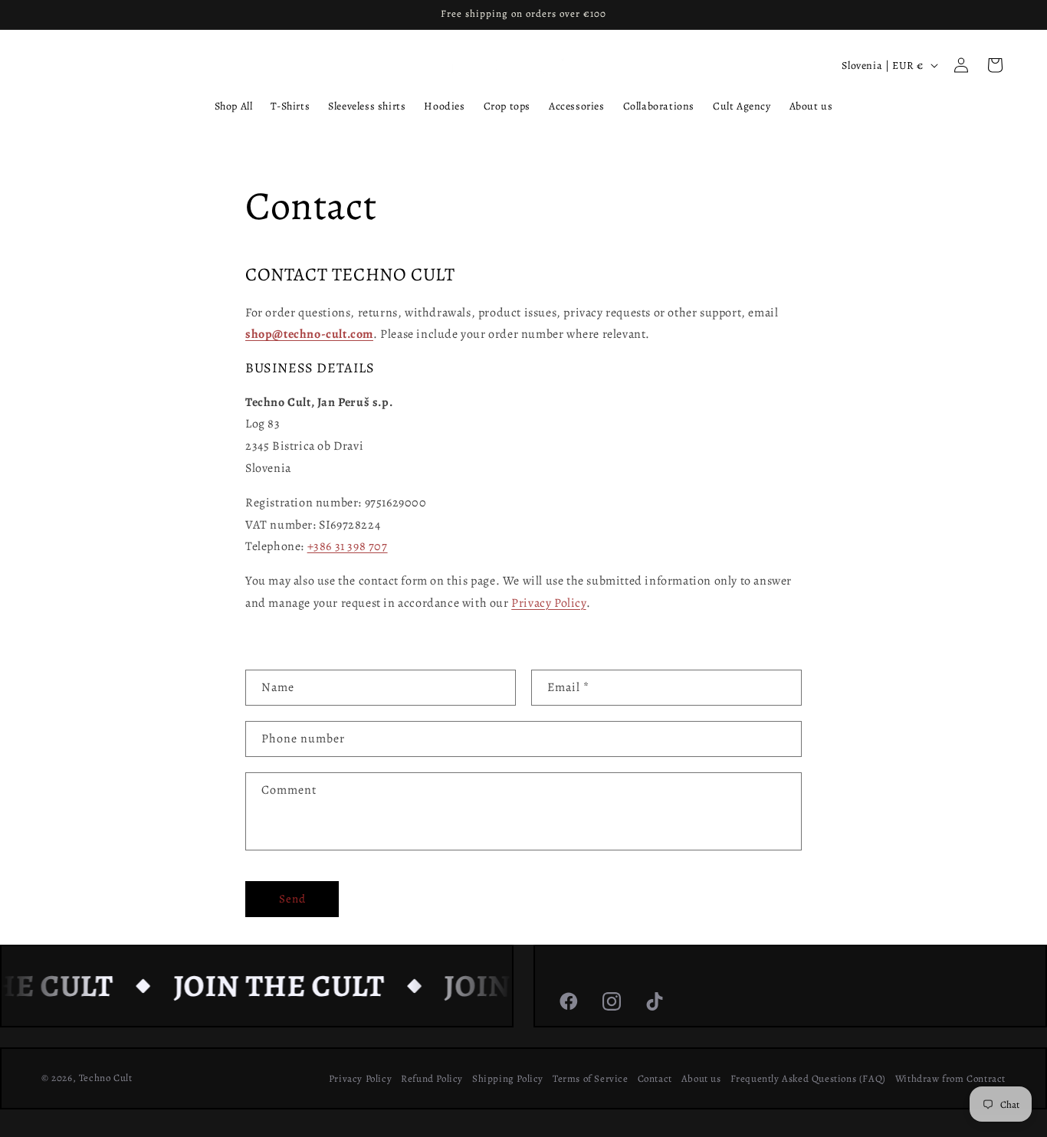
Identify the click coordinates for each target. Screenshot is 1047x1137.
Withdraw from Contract (950, 1078)
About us (701, 1078)
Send (292, 898)
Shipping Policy (507, 1078)
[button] (995, 65)
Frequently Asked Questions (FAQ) (808, 1078)
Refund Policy (432, 1078)
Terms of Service (591, 1078)
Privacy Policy (548, 603)
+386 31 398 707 (347, 546)
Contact (655, 1078)
